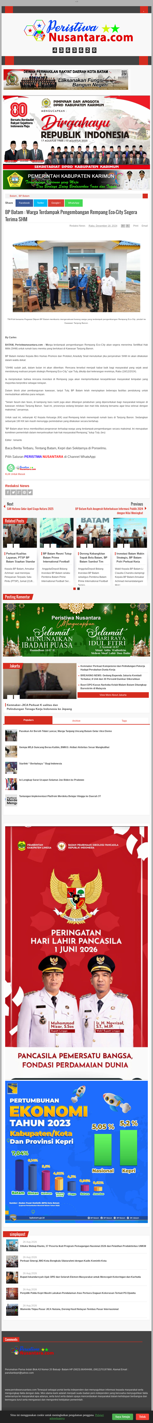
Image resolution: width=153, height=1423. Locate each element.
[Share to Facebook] (22, 536)
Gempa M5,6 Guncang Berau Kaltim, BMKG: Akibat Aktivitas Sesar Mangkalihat (64, 747)
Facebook (24, 203)
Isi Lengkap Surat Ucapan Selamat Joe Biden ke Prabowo (51, 780)
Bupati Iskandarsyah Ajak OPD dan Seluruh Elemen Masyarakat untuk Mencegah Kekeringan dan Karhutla (80, 1277)
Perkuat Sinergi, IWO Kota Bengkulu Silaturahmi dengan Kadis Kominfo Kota (63, 1260)
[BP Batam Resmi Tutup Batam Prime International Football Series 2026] (57, 533)
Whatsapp (30, 492)
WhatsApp (73, 203)
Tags (124, 720)
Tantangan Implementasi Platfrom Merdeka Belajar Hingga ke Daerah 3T (60, 796)
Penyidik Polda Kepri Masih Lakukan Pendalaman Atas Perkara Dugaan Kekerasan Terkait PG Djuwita (78, 1293)
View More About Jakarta (113, 695)
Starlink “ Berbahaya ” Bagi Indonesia (40, 763)
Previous (5, 533)
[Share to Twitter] (27, 536)
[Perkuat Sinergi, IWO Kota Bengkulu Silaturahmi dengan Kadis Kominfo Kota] (12, 1261)
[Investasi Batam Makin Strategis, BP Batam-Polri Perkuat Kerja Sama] (130, 533)
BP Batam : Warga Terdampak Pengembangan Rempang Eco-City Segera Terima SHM (71, 215)
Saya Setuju (122, 1416)
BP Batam (24, 196)
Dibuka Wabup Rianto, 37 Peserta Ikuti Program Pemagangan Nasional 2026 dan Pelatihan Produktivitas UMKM (83, 1246)
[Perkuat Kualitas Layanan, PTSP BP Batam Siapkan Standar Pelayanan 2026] (20, 533)
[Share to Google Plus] (32, 536)
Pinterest (24, 492)
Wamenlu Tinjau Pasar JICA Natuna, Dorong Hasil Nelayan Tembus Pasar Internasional (69, 1309)
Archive (76, 720)
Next (144, 533)
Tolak (142, 1416)
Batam (13, 196)
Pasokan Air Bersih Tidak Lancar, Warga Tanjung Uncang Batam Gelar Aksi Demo (65, 731)
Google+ (56, 203)
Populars (29, 720)
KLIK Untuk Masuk (15, 474)
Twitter (40, 203)
